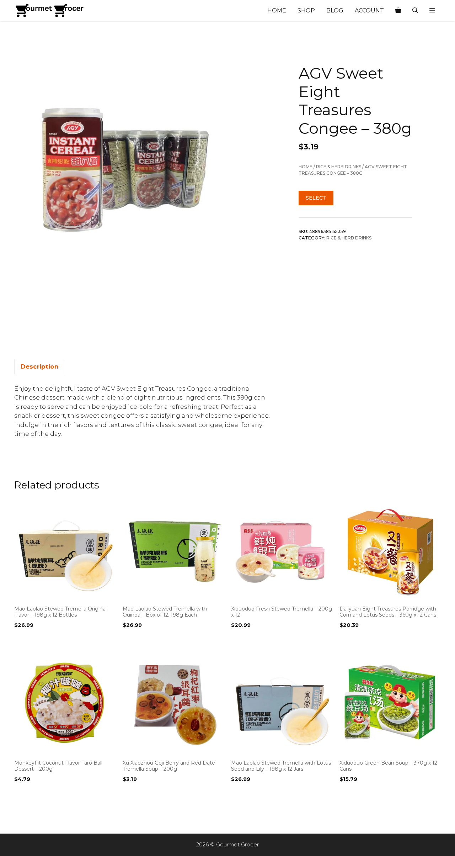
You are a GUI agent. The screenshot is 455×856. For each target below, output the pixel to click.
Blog (334, 10)
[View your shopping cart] (398, 10)
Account (369, 10)
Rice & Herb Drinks (338, 166)
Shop (306, 10)
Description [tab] (40, 366)
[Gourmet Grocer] (49, 10)
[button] (432, 10)
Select (316, 198)
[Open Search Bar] (415, 10)
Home (276, 10)
